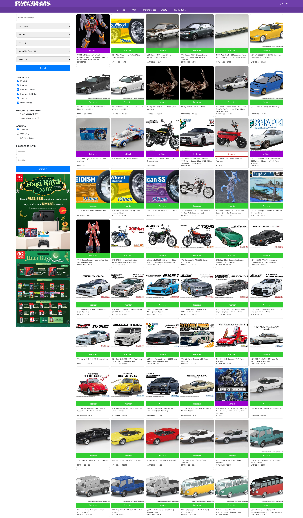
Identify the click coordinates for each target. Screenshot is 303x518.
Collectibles (122, 10)
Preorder (24, 85)
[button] (287, 3)
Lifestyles (165, 10)
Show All (24, 129)
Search (43, 68)
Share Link (43, 169)
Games (135, 10)
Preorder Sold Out (28, 94)
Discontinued (26, 103)
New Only (24, 134)
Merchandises (149, 10)
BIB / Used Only (27, 138)
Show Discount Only (29, 114)
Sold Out (24, 98)
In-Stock (24, 81)
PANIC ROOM (180, 10)
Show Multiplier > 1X (29, 118)
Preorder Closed (27, 89)
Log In (280, 3)
